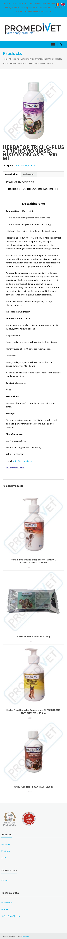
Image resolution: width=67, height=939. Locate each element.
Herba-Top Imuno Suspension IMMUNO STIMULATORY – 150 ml (33, 561)
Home (6, 58)
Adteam (26, 936)
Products (14, 58)
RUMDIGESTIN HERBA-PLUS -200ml (33, 786)
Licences (5, 909)
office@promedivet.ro (23, 461)
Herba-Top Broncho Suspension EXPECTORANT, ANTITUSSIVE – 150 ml (33, 711)
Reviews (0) (28, 174)
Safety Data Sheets (10, 916)
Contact (5, 880)
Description (11, 174)
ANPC (4, 857)
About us (5, 844)
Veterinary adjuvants (31, 58)
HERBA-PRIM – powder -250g (33, 636)
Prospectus (6, 902)
